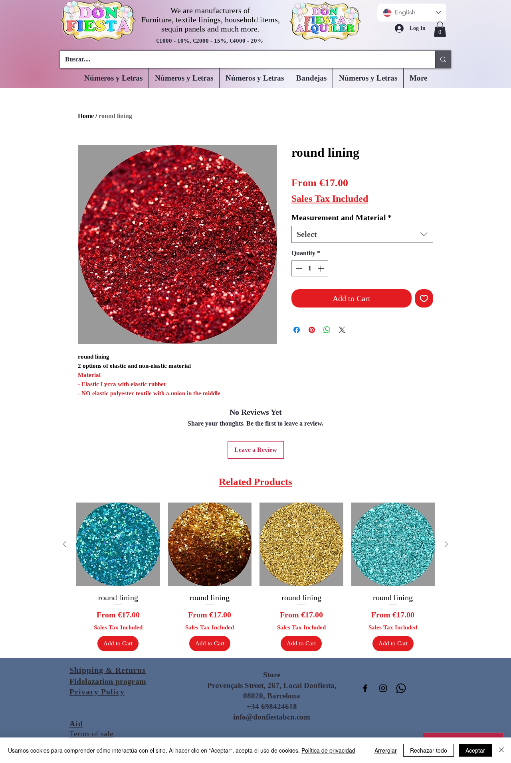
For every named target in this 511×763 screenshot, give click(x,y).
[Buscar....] (443, 59)
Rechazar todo (428, 750)
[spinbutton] (310, 268)
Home (86, 115)
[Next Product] (446, 544)
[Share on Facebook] (296, 330)
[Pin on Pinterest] (312, 330)
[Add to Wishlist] (424, 298)
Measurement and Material (341, 217)
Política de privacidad (328, 750)
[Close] (501, 750)
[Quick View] (118, 544)
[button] (440, 29)
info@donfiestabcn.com (271, 717)
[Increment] (321, 268)
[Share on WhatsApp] (327, 330)
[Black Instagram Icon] (383, 688)
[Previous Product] (64, 544)
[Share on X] (342, 330)
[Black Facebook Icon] (365, 688)
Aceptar (475, 750)
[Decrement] (298, 268)
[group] (255, 577)
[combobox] (362, 234)
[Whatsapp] (401, 688)
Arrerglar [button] (385, 750)
